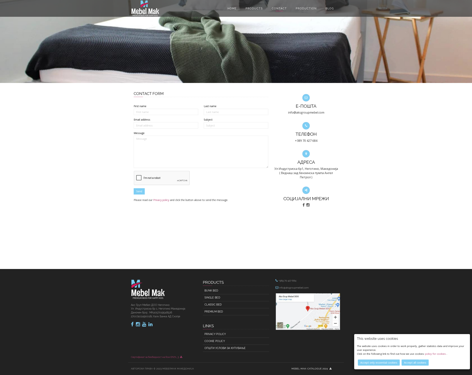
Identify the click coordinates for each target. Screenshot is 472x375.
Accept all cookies (415, 362)
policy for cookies (436, 353)
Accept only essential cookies (378, 362)
